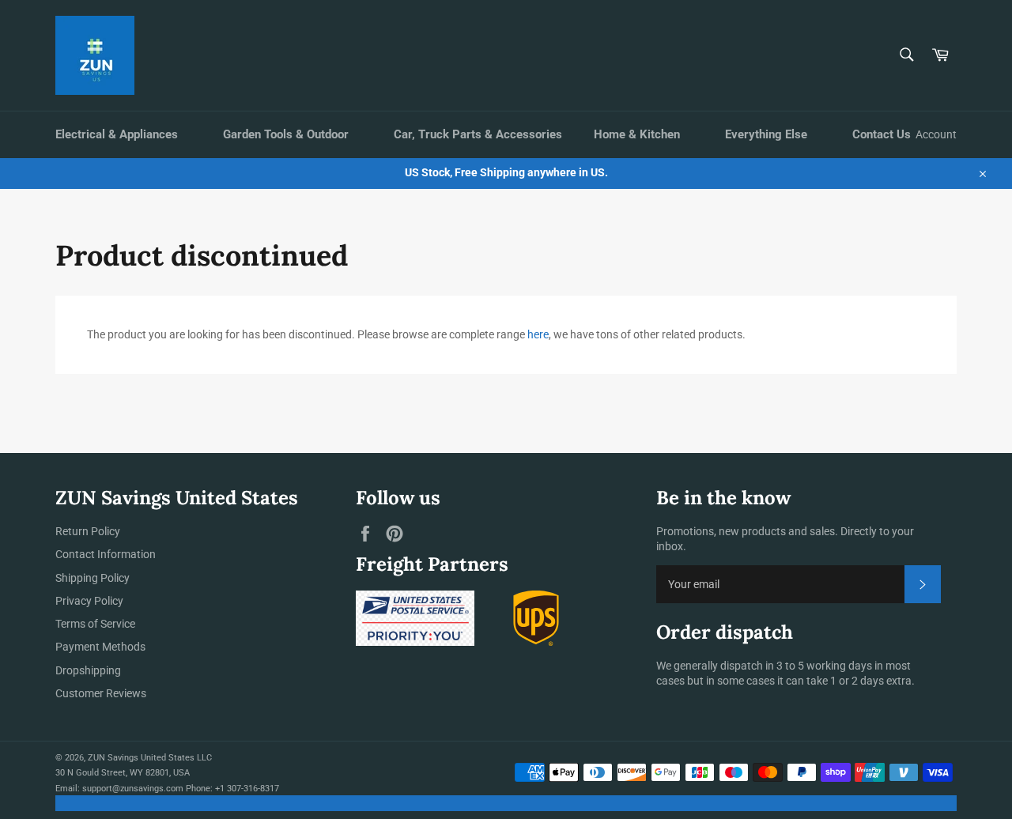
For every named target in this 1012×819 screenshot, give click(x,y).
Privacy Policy (89, 600)
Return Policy (87, 531)
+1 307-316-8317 (247, 788)
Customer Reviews (100, 693)
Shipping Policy (92, 578)
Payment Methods (100, 646)
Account (936, 134)
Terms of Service (95, 623)
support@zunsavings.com (132, 788)
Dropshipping (88, 670)
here (538, 334)
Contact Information (105, 554)
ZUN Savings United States (141, 758)
